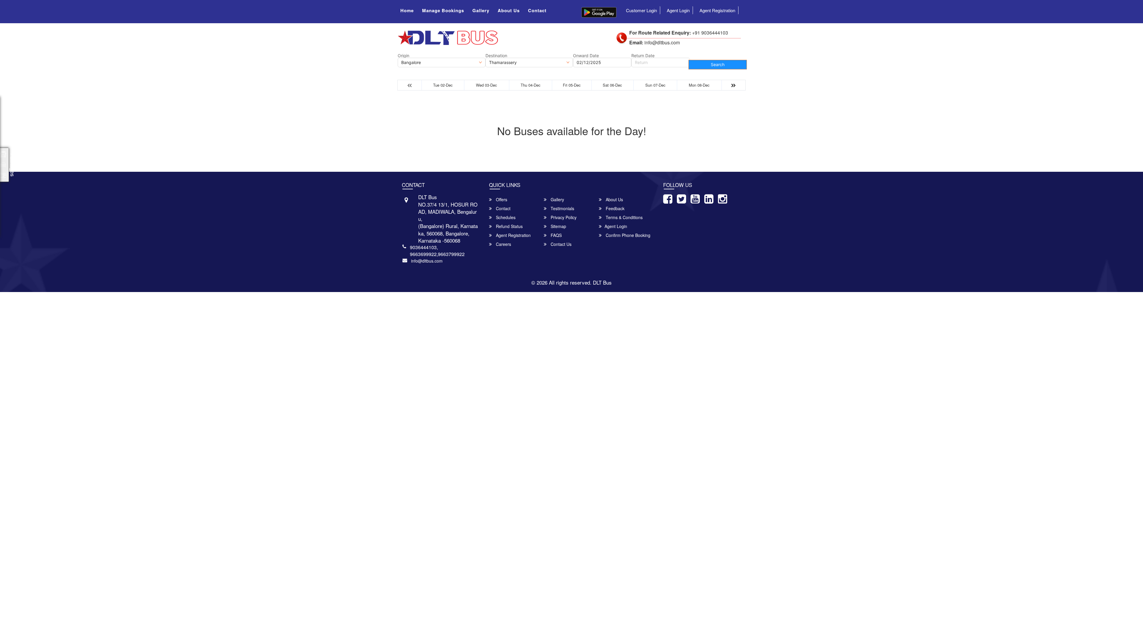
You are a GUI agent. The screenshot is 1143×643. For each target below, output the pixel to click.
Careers (503, 244)
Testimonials (561, 208)
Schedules (505, 217)
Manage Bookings (443, 10)
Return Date (643, 56)
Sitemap (557, 226)
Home (407, 10)
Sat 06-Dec (612, 85)
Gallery (480, 10)
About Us (509, 10)
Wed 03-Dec (486, 85)
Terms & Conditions (624, 217)
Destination (496, 56)
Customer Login (641, 10)
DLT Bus (602, 282)
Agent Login (678, 10)
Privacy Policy (563, 217)
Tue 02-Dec (443, 85)
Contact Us (560, 244)
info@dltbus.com (427, 261)
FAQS (555, 235)
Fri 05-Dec (572, 85)
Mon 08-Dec (699, 85)
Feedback (614, 208)
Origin (403, 56)
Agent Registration (717, 10)
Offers (501, 199)
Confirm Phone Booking (627, 235)
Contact (537, 10)
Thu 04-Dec (531, 85)
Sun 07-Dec (655, 85)
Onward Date (586, 56)
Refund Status (509, 226)
